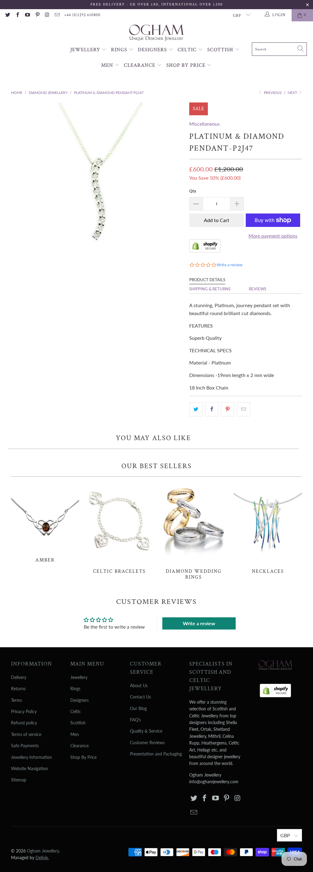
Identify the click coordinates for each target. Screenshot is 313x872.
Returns (18, 688)
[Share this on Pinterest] (227, 409)
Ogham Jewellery (43, 850)
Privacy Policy (24, 711)
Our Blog (138, 708)
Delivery (18, 677)
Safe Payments (25, 745)
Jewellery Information (31, 757)
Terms (16, 700)
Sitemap (18, 779)
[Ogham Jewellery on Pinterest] (37, 15)
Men (108, 65)
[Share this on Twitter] (195, 409)
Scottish (221, 49)
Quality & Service (146, 731)
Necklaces (268, 528)
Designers (153, 49)
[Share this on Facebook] (211, 409)
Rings (120, 49)
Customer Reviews (147, 742)
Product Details (207, 279)
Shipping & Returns (209, 288)
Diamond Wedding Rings (194, 531)
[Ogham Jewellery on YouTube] (27, 15)
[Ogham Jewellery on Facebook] (17, 15)
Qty (192, 190)
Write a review (199, 623)
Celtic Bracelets (119, 528)
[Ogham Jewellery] (156, 33)
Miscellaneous (204, 124)
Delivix (42, 857)
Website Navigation (29, 768)
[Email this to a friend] (243, 409)
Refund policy (24, 722)
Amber (45, 523)
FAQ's (135, 719)
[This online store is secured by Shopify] (204, 250)
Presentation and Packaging (156, 753)
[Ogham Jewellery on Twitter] (7, 15)
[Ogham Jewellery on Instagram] (47, 15)
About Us (139, 685)
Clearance (140, 65)
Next (293, 92)
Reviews (257, 288)
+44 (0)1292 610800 (82, 15)
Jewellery (86, 49)
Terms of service (26, 734)
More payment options (273, 236)
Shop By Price (186, 65)
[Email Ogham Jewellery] (57, 15)
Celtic (188, 49)
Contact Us (140, 696)
